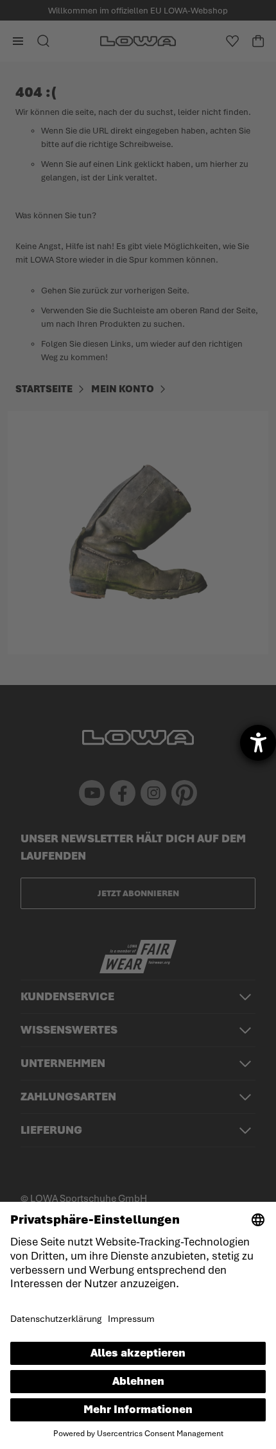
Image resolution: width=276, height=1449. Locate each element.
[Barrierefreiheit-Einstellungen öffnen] (258, 743)
